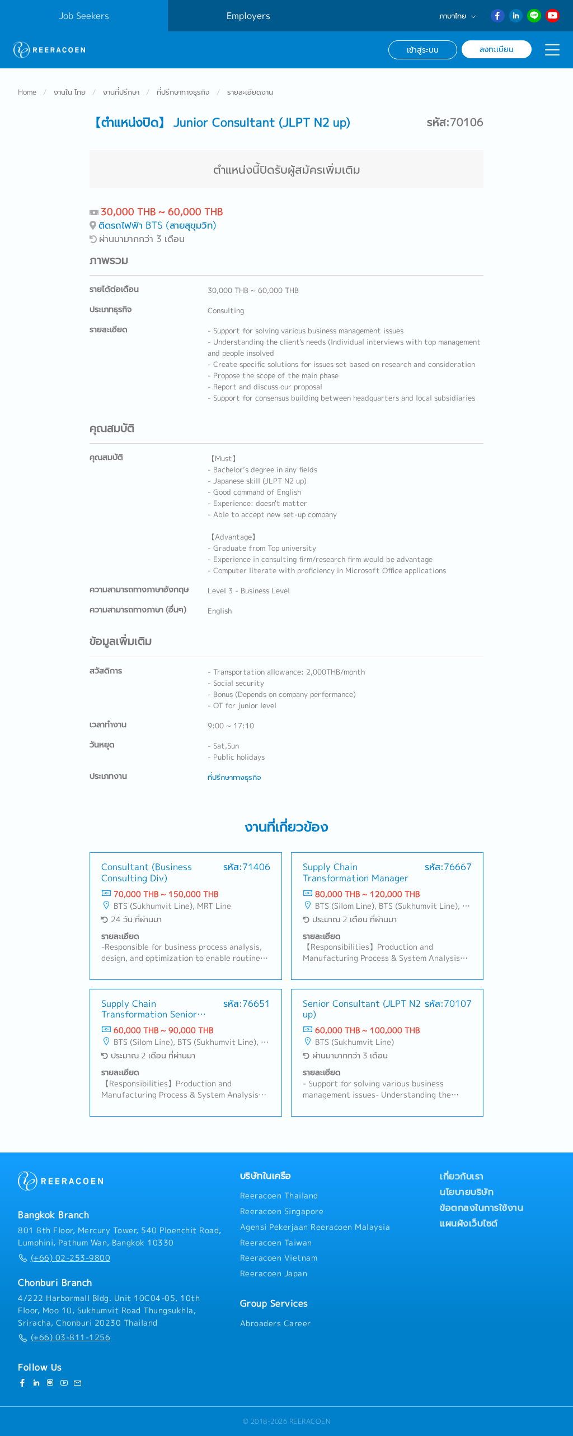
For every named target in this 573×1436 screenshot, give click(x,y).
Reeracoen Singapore (282, 1211)
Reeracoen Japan (274, 1273)
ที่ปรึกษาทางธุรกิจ (183, 92)
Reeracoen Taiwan (276, 1242)
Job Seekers (84, 16)
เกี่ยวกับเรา (462, 1176)
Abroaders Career (275, 1323)
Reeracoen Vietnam (279, 1257)
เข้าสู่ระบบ (423, 49)
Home (27, 92)
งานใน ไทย (70, 92)
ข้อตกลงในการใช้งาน (481, 1207)
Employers (248, 16)
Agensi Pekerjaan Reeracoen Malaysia (315, 1227)
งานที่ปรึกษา (121, 92)
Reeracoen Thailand (279, 1195)
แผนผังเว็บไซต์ (469, 1223)
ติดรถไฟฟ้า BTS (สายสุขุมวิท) (157, 225)
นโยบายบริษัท (467, 1191)
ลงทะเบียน (497, 49)
